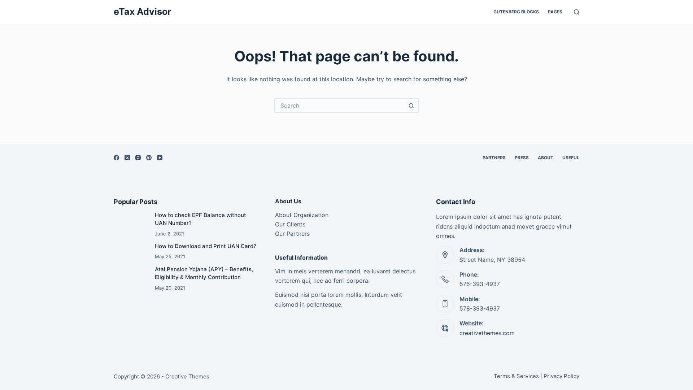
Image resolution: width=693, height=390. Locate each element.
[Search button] (411, 105)
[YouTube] (159, 157)
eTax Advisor (142, 11)
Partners (494, 157)
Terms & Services (516, 376)
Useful (570, 157)
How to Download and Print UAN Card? (205, 246)
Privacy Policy (561, 376)
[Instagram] (138, 157)
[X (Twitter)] (127, 157)
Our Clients (290, 224)
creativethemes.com (487, 333)
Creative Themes (187, 376)
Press (522, 157)
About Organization (301, 214)
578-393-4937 (479, 283)
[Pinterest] (149, 157)
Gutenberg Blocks (516, 11)
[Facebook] (116, 157)
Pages (555, 11)
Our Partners (292, 233)
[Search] (576, 12)
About (545, 157)
